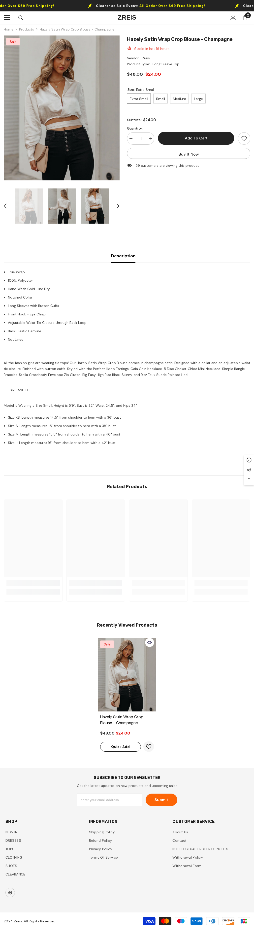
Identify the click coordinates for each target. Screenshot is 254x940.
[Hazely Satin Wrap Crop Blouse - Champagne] (127, 674)
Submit (161, 799)
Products (26, 29)
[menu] (7, 18)
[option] (62, 107)
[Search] (21, 18)
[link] (33, 583)
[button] (5, 206)
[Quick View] (149, 642)
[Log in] (233, 17)
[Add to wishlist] (244, 138)
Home (8, 29)
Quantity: (135, 128)
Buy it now (189, 154)
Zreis (146, 58)
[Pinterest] (10, 892)
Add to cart (196, 138)
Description (123, 256)
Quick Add (120, 746)
